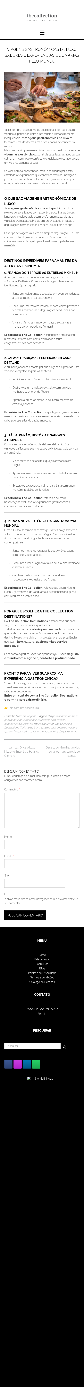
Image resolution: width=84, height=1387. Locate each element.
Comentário (12, 789)
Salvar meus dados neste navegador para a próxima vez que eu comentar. (41, 901)
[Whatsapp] (36, 1064)
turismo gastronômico (54, 727)
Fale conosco (42, 959)
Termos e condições (42, 977)
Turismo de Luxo (30, 727)
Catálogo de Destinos (42, 982)
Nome (8, 836)
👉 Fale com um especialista (21, 707)
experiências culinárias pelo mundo (44, 719)
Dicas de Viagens (26, 716)
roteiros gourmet (43, 723)
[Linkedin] (27, 1064)
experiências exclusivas (18, 723)
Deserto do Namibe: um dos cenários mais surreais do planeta (63, 751)
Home (42, 954)
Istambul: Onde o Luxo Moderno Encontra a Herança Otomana (21, 751)
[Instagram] (17, 1064)
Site (6, 875)
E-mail (9, 856)
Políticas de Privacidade (42, 973)
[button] (42, 33)
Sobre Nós (42, 964)
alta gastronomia (57, 716)
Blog (42, 968)
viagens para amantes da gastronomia (54, 731)
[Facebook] (8, 1064)
